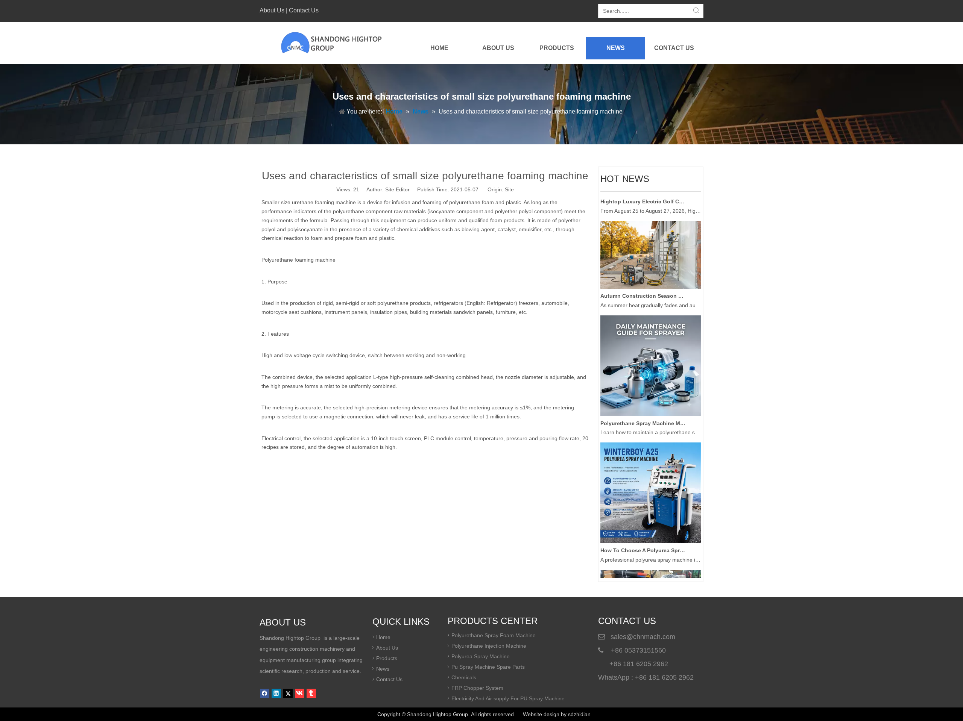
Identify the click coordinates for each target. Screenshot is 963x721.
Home (383, 637)
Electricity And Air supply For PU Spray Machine (508, 698)
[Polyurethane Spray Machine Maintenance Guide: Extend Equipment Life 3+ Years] (650, 406)
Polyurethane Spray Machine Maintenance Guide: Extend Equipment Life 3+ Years (642, 415)
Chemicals (463, 677)
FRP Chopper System (477, 688)
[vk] (299, 693)
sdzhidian (579, 714)
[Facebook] (264, 693)
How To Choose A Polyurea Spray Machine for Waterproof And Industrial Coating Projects (642, 542)
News (382, 669)
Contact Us (304, 10)
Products (386, 658)
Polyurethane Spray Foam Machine (493, 635)
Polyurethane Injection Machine (488, 646)
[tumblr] (311, 693)
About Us (272, 10)
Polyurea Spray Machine (480, 656)
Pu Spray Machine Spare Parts (488, 667)
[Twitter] (288, 693)
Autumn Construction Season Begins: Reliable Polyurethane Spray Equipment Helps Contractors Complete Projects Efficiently (642, 287)
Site (509, 189)
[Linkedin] (276, 693)
